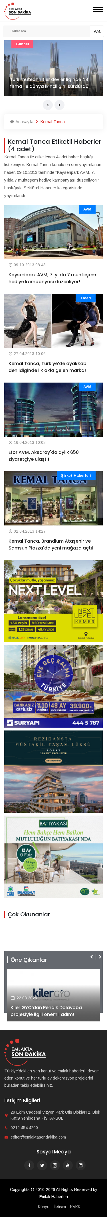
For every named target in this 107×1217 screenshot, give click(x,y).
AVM (87, 209)
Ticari (85, 298)
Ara (97, 31)
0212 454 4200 (24, 1127)
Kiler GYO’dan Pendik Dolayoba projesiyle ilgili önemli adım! (46, 1011)
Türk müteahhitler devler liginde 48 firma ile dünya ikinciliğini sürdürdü (49, 82)
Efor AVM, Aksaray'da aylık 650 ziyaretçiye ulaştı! (44, 455)
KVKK (75, 1206)
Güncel (22, 44)
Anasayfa (23, 121)
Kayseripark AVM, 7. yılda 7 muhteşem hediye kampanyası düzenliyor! (52, 278)
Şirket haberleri (76, 475)
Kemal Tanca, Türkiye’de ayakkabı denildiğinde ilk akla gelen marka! (48, 367)
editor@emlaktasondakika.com (38, 1137)
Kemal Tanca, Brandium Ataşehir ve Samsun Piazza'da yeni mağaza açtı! (51, 544)
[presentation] (48, 105)
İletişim (60, 1206)
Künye (43, 1206)
